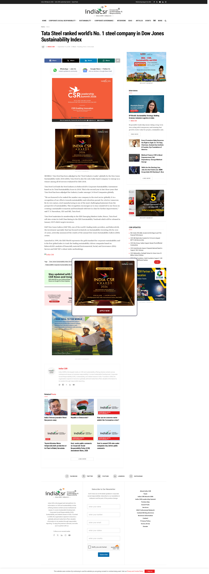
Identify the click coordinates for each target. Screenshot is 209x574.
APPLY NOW (105, 311)
